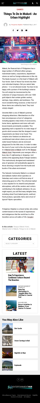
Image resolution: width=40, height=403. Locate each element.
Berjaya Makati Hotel (21, 227)
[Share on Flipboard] (22, 30)
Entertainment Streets (24, 395)
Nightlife (35, 395)
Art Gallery (27, 397)
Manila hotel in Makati (13, 150)
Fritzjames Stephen (17, 24)
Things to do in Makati (27, 229)
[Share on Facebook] (13, 30)
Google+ (30, 217)
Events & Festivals (16, 397)
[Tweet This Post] (18, 30)
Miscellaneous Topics (9, 395)
